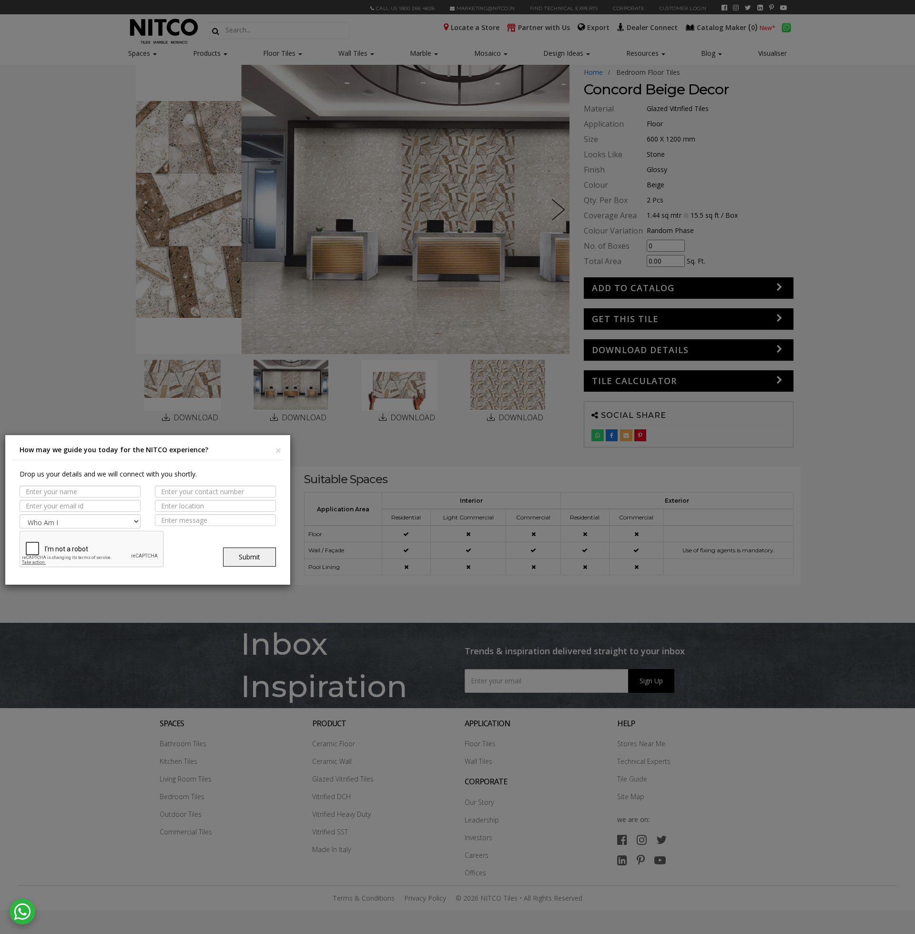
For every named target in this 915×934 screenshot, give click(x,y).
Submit (249, 556)
